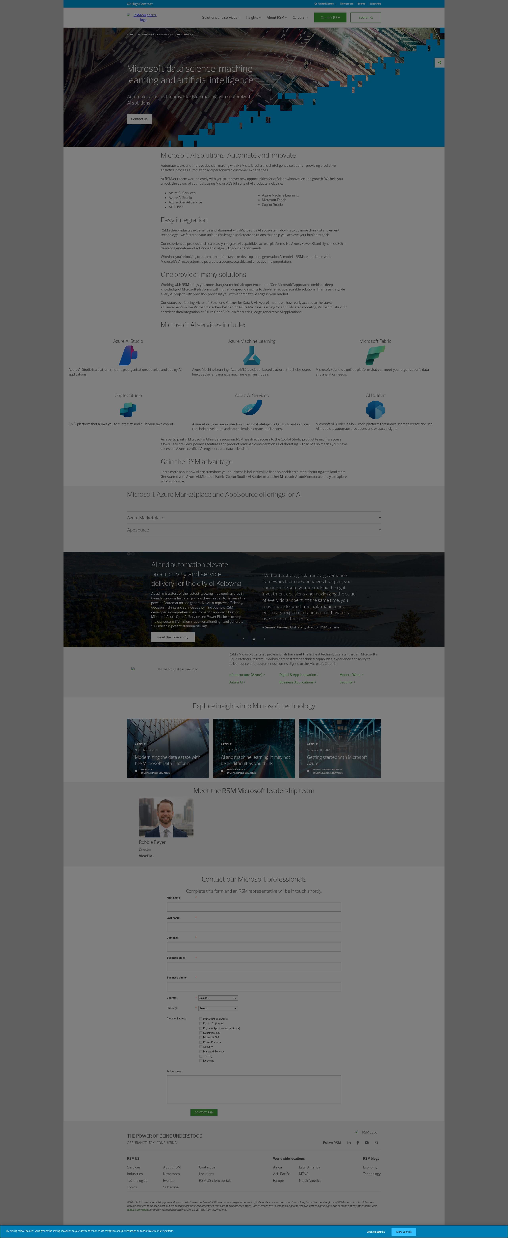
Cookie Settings (376, 1231)
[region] (254, 1231)
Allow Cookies (404, 1231)
